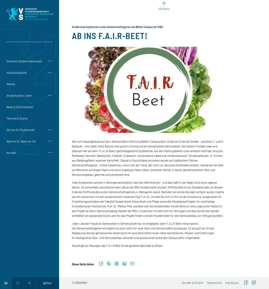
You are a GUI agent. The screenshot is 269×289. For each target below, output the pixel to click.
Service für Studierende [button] (20, 130)
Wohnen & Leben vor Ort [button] (21, 141)
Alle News (164, 8)
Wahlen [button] (10, 84)
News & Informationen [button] (19, 107)
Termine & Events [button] (17, 118)
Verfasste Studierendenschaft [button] (24, 61)
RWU (47, 283)
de (6, 283)
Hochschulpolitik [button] (16, 72)
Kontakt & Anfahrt (193, 282)
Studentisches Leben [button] (19, 95)
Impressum (232, 282)
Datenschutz (214, 282)
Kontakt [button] (11, 152)
